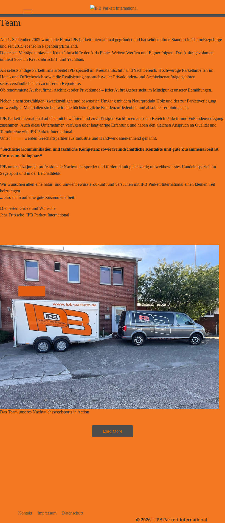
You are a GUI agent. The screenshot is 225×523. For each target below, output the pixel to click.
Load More (112, 431)
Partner (17, 138)
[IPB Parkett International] (114, 8)
